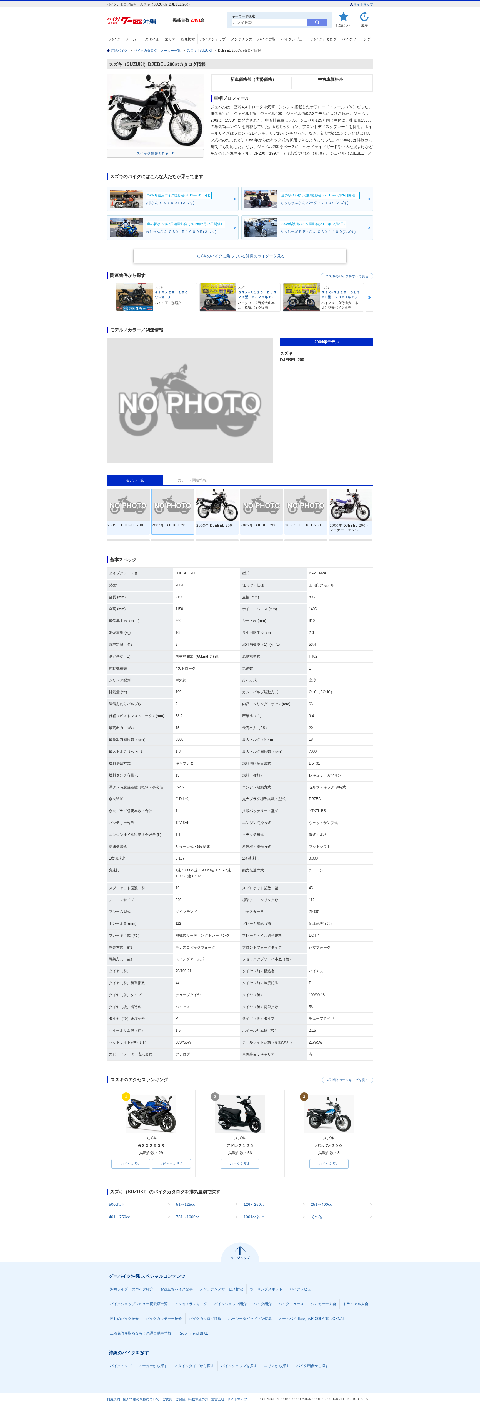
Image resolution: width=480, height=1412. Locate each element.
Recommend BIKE (193, 1333)
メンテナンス (241, 39)
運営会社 (217, 1399)
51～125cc (185, 1204)
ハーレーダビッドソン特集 (250, 1318)
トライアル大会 (355, 1304)
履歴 (364, 25)
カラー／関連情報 (192, 480)
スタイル (152, 39)
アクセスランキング (191, 1304)
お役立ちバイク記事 (176, 1289)
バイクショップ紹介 (230, 1304)
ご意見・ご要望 (174, 1399)
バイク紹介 (263, 1304)
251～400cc (321, 1204)
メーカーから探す (153, 1366)
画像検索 (188, 39)
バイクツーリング (356, 39)
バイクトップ (121, 1366)
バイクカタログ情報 (205, 1318)
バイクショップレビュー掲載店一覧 (139, 1304)
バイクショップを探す (239, 1366)
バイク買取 (267, 39)
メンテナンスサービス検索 (221, 1289)
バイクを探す (131, 1164)
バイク (114, 39)
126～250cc (254, 1204)
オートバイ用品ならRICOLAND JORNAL (312, 1318)
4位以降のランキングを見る (348, 1080)
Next (369, 297)
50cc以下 (117, 1204)
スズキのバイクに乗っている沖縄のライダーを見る (240, 256)
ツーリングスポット (266, 1289)
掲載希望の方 (198, 1399)
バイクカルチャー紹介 (164, 1318)
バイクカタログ (324, 39)
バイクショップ (213, 39)
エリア (170, 39)
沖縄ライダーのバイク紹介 (131, 1289)
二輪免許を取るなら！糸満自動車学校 (140, 1333)
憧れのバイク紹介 (124, 1318)
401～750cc (119, 1217)
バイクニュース (291, 1304)
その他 (316, 1217)
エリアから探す (276, 1366)
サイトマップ (363, 4)
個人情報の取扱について (141, 1399)
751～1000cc (187, 1217)
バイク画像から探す (312, 1366)
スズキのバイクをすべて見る (347, 276)
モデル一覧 (135, 480)
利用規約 (113, 1399)
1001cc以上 (254, 1217)
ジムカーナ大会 (323, 1304)
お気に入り (344, 25)
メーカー (132, 39)
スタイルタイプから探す (194, 1366)
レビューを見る (171, 1164)
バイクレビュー (293, 39)
